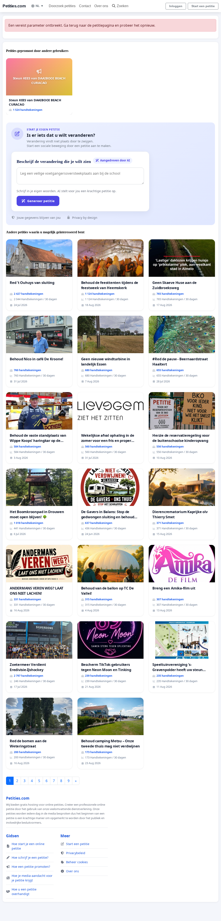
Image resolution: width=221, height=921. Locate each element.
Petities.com (14, 6)
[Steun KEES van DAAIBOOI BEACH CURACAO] (39, 86)
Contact (85, 6)
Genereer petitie (41, 201)
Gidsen (12, 835)
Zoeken (122, 6)
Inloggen (175, 6)
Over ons (101, 6)
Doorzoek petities (62, 6)
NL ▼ (40, 6)
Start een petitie (203, 6)
